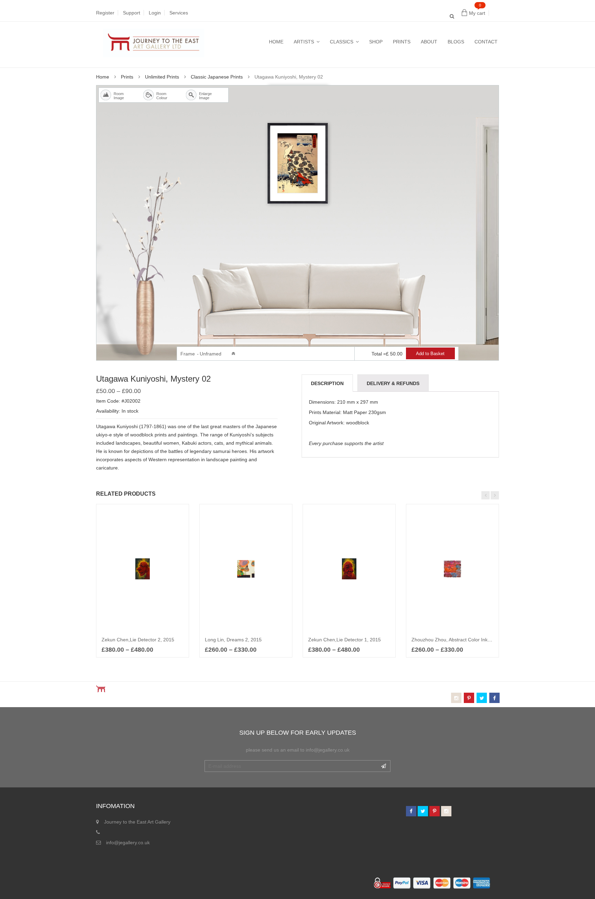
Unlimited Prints (162, 77)
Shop (376, 41)
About (429, 41)
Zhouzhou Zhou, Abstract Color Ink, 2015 (456, 639)
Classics (341, 41)
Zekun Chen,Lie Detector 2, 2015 (138, 639)
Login (155, 13)
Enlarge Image (201, 96)
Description (327, 383)
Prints (401, 41)
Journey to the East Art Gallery (137, 822)
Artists (304, 41)
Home (276, 41)
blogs (456, 41)
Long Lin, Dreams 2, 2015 (233, 639)
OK (383, 766)
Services (178, 13)
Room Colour (158, 96)
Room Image (116, 96)
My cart (477, 13)
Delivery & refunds (393, 383)
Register (105, 13)
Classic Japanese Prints (217, 77)
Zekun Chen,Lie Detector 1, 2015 (344, 639)
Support (131, 13)
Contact (486, 41)
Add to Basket (430, 353)
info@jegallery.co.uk (128, 842)
